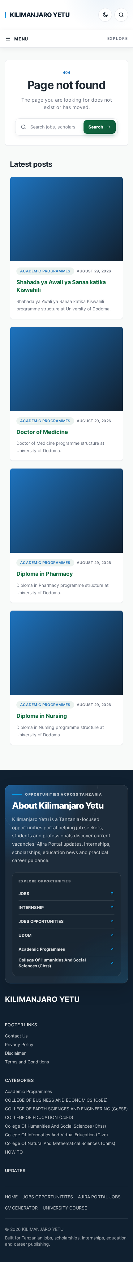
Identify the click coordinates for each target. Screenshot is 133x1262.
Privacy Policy (19, 1044)
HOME (11, 1196)
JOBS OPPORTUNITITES (48, 1196)
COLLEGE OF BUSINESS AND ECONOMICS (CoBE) (56, 1100)
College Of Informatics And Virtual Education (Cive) (56, 1134)
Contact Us (16, 1035)
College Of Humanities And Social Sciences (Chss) (55, 1126)
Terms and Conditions (27, 1061)
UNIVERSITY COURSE (65, 1207)
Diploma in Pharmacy (44, 573)
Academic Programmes (45, 271)
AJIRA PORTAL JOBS (99, 1196)
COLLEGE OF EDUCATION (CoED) (39, 1117)
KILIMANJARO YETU (40, 15)
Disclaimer (15, 1053)
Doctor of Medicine (42, 432)
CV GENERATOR (21, 1207)
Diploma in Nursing (41, 716)
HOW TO (14, 1152)
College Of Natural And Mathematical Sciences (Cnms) (60, 1143)
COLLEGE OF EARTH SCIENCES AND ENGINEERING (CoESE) (66, 1108)
